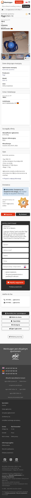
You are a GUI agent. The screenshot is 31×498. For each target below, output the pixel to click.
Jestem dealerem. (11, 272)
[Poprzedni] (3, 45)
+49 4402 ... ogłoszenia (12, 300)
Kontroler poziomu (8, 69)
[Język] (27, 2)
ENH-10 (4, 80)
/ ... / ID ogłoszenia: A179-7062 (12, 9)
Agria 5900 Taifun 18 (11, 389)
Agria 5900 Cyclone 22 (11, 381)
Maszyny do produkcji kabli (15, 397)
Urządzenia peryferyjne (15, 385)
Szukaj (26, 6)
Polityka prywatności (15, 287)
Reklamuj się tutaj (16, 337)
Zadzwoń (24, 214)
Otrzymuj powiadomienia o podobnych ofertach (14, 275)
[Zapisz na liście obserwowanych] (26, 14)
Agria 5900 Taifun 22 (15, 393)
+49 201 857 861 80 (11, 368)
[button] (29, 2)
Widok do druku (16, 317)
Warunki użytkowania (21, 493)
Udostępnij (16, 325)
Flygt (3, 75)
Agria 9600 (22, 389)
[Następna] (28, 45)
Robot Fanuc (23, 381)
